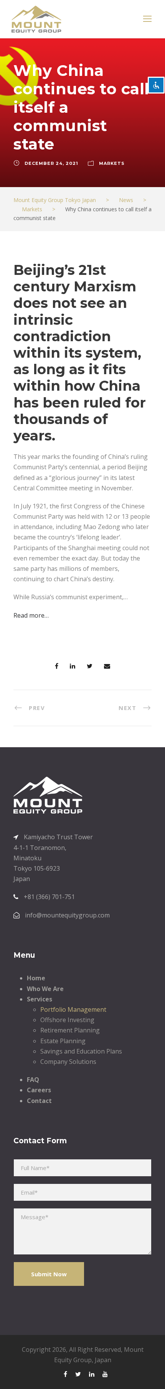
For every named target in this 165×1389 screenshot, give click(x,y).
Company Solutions (68, 1061)
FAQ (33, 1079)
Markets (112, 163)
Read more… (31, 615)
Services (39, 999)
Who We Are (45, 989)
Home (36, 978)
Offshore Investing (67, 1020)
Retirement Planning (70, 1030)
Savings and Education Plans (81, 1051)
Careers (39, 1090)
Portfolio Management (73, 1009)
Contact (39, 1100)
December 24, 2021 (51, 163)
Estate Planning (63, 1041)
